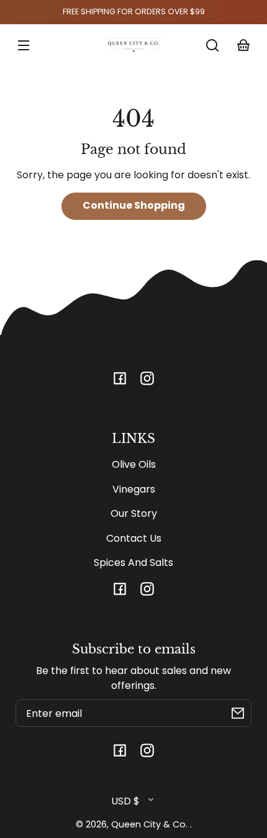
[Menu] (23, 45)
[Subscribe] (237, 713)
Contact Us (133, 538)
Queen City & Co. (150, 824)
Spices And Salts (133, 562)
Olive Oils (134, 464)
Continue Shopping (134, 205)
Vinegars (133, 489)
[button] (212, 45)
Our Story (134, 513)
